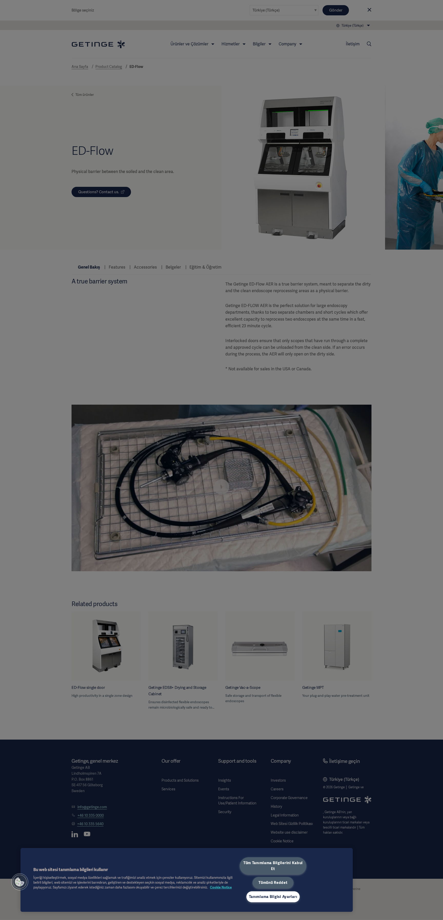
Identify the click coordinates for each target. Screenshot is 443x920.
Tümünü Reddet (272, 882)
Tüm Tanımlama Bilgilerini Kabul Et (273, 866)
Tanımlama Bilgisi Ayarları (273, 896)
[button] (20, 882)
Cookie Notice (221, 887)
